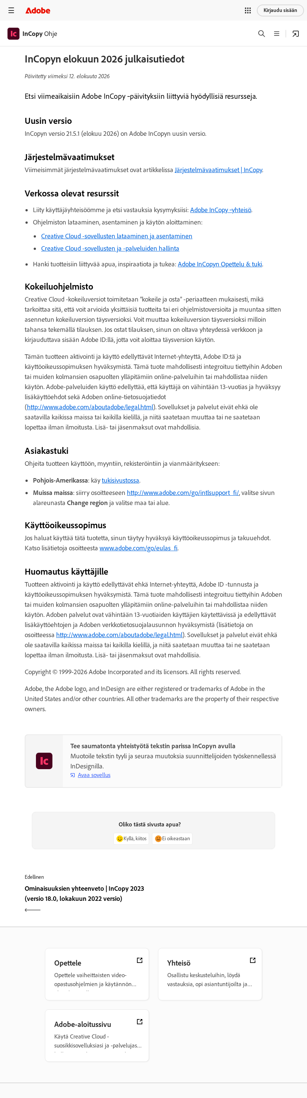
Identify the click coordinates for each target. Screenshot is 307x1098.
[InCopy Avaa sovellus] (296, 33)
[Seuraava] (218, 900)
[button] (248, 10)
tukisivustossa (120, 480)
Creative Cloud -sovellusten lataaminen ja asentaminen (116, 236)
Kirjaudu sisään (280, 10)
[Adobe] (37, 10)
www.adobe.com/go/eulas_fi (138, 548)
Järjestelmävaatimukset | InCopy (218, 170)
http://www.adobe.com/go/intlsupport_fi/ (183, 493)
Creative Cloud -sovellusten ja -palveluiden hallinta (110, 248)
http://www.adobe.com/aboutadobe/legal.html (90, 407)
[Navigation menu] (11, 10)
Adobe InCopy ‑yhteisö (220, 210)
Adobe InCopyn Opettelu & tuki (220, 264)
